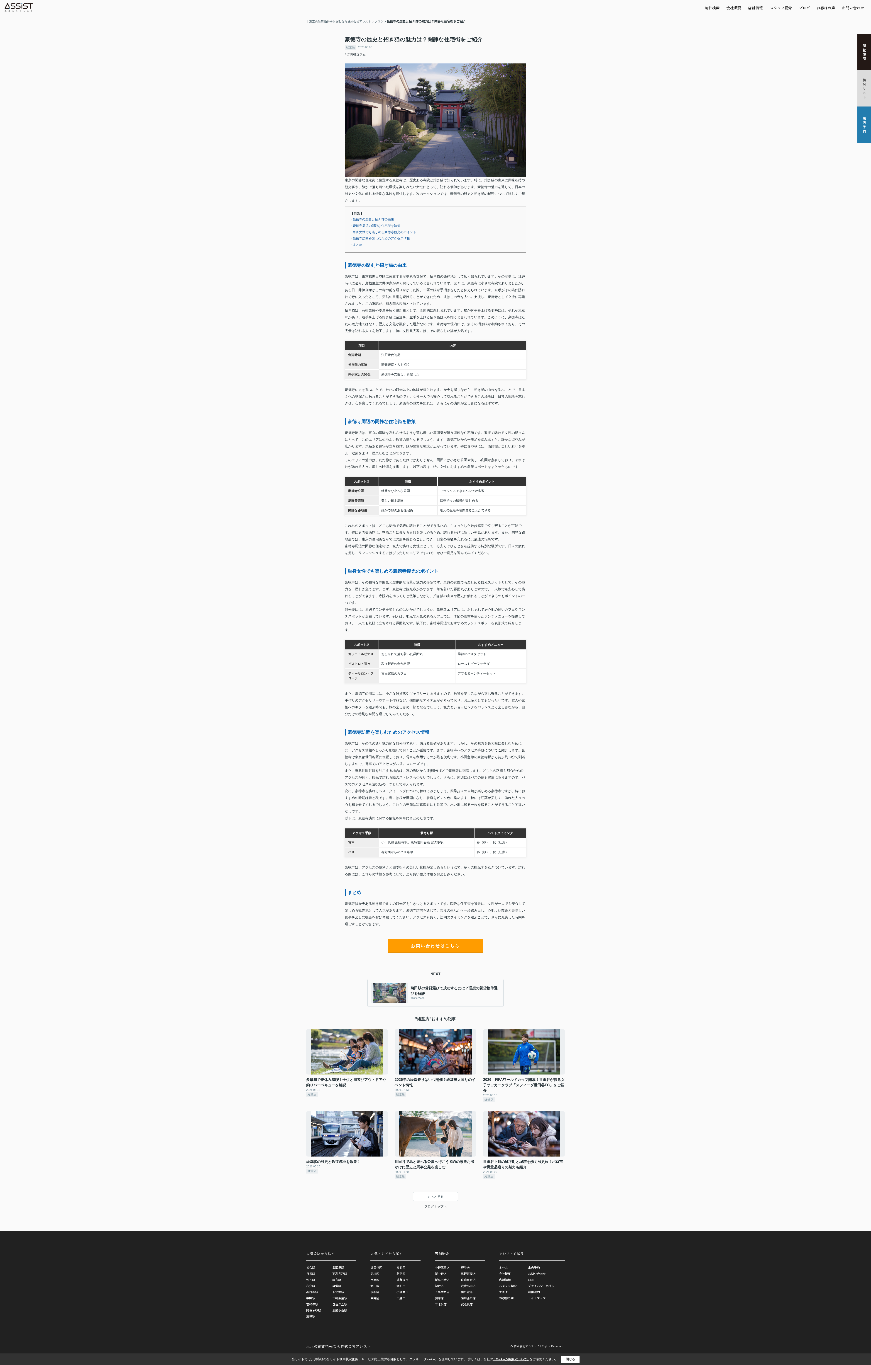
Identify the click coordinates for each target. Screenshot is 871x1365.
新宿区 (400, 1273)
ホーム (503, 1267)
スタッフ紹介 (781, 7)
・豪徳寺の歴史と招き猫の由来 (372, 219)
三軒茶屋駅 (339, 1298)
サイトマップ (537, 1298)
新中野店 (441, 1273)
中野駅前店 (442, 1267)
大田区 (374, 1286)
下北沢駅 (338, 1292)
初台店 (439, 1286)
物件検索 (712, 7)
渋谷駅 (310, 1280)
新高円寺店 (442, 1280)
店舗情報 (755, 7)
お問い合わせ (853, 7)
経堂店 (350, 47)
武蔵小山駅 (339, 1310)
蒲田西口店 (468, 1298)
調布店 (439, 1298)
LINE (531, 1280)
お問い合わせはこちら (435, 946)
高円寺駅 (312, 1292)
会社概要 (734, 7)
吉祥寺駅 (312, 1304)
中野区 (374, 1298)
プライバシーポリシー (543, 1286)
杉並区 (400, 1267)
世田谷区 (376, 1267)
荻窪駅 (310, 1286)
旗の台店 (467, 1292)
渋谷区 (374, 1292)
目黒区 (374, 1280)
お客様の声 (826, 7)
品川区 (374, 1273)
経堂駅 (336, 1286)
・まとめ (356, 245)
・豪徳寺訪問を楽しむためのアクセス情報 (380, 238)
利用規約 (534, 1292)
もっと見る (435, 1196)
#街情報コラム (355, 54)
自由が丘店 (468, 1280)
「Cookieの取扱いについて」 (511, 1359)
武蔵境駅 (338, 1267)
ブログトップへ (435, 1206)
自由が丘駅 (339, 1304)
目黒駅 (310, 1273)
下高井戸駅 (339, 1273)
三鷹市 (400, 1298)
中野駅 (310, 1298)
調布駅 (336, 1280)
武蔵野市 (402, 1280)
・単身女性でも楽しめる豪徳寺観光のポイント (383, 232)
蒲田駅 (310, 1316)
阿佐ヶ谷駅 (313, 1310)
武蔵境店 (467, 1304)
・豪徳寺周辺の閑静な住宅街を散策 (375, 226)
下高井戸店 (442, 1292)
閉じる (570, 1359)
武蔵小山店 (468, 1286)
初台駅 (310, 1267)
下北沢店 (441, 1304)
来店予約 (534, 1267)
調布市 (400, 1286)
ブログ (804, 7)
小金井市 (402, 1292)
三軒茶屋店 (468, 1273)
